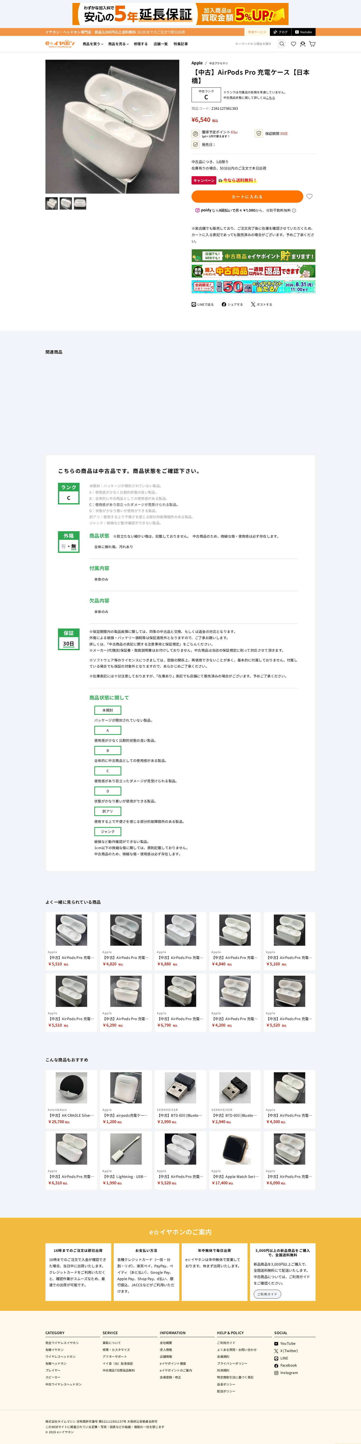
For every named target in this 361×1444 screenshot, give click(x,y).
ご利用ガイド (267, 1294)
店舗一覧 (161, 43)
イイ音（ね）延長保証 (118, 1363)
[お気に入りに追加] (309, 196)
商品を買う (91, 43)
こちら (270, 97)
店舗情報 (166, 1356)
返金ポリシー (226, 1384)
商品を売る (117, 43)
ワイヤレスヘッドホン (60, 1356)
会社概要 (166, 1343)
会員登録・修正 (170, 1377)
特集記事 (181, 43)
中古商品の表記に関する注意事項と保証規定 (144, 644)
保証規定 (229, 650)
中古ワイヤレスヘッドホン (63, 1384)
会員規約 (223, 1356)
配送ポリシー (226, 1391)
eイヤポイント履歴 (173, 1363)
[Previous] (48, 126)
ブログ (283, 32)
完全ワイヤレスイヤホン (62, 1343)
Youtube (306, 32)
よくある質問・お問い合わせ (237, 1349)
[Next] (177, 126)
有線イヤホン (54, 1349)
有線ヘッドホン (56, 1363)
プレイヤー (53, 1370)
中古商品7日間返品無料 (119, 1370)
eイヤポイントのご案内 (176, 1370)
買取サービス (257, 32)
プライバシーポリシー (232, 1363)
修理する (141, 43)
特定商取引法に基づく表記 (235, 1377)
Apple (197, 63)
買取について (112, 1343)
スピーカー (53, 1377)
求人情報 (166, 1349)
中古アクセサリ (218, 63)
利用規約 (223, 1370)
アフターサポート (115, 1356)
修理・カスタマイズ (116, 1349)
